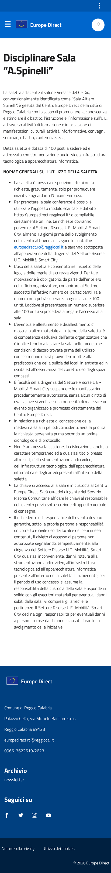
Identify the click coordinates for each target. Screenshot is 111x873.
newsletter (14, 779)
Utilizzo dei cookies (59, 848)
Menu (7, 25)
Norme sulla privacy (18, 848)
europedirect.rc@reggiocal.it (39, 247)
